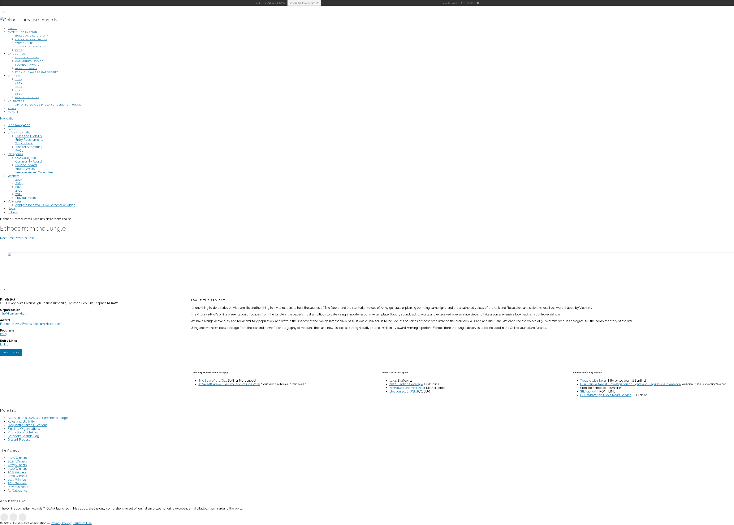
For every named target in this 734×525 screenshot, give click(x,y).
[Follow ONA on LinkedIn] (4, 517)
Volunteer (16, 101)
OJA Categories (27, 57)
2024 (18, 83)
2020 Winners (17, 476)
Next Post (7, 238)
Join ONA (471, 3)
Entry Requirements (31, 39)
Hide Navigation (19, 125)
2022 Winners (17, 469)
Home (257, 3)
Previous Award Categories (37, 72)
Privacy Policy (61, 523)
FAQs (18, 50)
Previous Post (24, 238)
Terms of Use (82, 523)
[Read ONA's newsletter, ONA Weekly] (22, 517)
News (12, 108)
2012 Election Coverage (406, 384)
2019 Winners (17, 479)
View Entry (11, 352)
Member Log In (451, 3)
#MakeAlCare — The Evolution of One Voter (229, 384)
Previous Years (27, 97)
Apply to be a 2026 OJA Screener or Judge (48, 104)
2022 (18, 90)
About (12, 28)
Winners (14, 75)
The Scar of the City (212, 380)
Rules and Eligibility (32, 35)
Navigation (7, 118)
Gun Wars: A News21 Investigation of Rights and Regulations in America (630, 384)
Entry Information (22, 32)
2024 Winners (17, 461)
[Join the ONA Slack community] (13, 517)
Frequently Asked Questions (27, 425)
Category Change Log (23, 436)
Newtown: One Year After (407, 388)
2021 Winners (17, 472)
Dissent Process (19, 439)
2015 (3, 334)
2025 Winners (17, 458)
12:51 (392, 380)
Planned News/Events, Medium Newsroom (30, 324)
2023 (18, 86)
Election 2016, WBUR (404, 391)
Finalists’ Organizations (24, 429)
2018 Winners (17, 483)
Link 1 (4, 344)
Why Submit (24, 43)
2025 (18, 79)
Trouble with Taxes (593, 380)
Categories (16, 54)
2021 (18, 94)
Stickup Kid (588, 391)
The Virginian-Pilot (13, 313)
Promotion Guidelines (23, 432)
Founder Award (27, 64)
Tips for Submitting (31, 46)
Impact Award (26, 68)
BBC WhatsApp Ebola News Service (605, 395)
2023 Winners (17, 465)
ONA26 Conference (275, 3)
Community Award (29, 61)
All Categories (17, 490)
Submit (13, 112)
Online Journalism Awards (304, 3)
